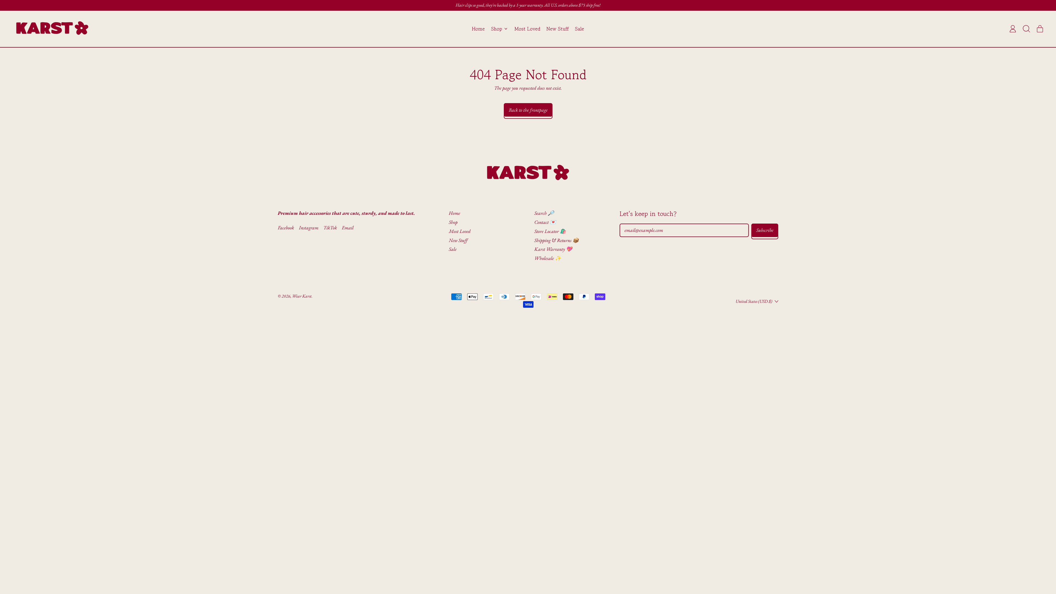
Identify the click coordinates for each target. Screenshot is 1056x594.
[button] (1026, 29)
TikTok (330, 228)
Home (478, 28)
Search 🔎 (544, 213)
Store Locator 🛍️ (550, 231)
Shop (453, 222)
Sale (579, 28)
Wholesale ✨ (547, 258)
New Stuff (557, 28)
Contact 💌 (545, 222)
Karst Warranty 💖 (553, 249)
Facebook (286, 228)
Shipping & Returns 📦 (556, 240)
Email (348, 228)
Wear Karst (302, 296)
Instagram (308, 228)
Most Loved (527, 28)
